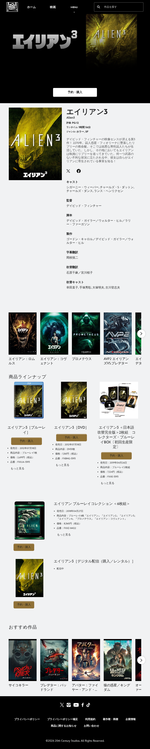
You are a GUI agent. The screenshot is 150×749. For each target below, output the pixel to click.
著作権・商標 (110, 719)
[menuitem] (31, 7)
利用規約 (90, 719)
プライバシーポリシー (27, 719)
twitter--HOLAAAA (68, 171)
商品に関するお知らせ (63, 725)
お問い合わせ (91, 725)
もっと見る (17, 468)
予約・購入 (26, 441)
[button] (75, 92)
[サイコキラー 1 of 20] (23, 660)
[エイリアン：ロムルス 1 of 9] (23, 333)
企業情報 (130, 719)
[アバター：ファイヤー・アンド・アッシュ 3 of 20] (86, 660)
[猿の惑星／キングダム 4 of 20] (118, 660)
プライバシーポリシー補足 (62, 719)
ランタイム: (72, 127)
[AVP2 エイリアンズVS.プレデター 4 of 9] (118, 333)
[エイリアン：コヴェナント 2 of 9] (54, 333)
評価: (68, 123)
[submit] (98, 7)
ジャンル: (71, 131)
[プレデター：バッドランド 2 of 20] (54, 660)
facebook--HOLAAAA (79, 171)
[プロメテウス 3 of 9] (86, 333)
